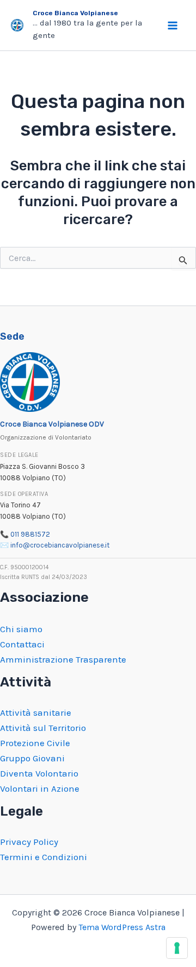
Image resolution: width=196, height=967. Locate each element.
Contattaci (22, 644)
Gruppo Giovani (32, 758)
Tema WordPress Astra (122, 927)
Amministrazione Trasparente (63, 659)
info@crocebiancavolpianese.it (59, 545)
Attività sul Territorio (43, 727)
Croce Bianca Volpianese (75, 13)
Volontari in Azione (39, 788)
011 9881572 (30, 534)
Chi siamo (21, 629)
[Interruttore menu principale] (173, 25)
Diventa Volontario (39, 773)
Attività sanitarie (35, 712)
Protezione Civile (35, 742)
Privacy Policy (29, 841)
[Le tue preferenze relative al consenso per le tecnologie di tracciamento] (177, 948)
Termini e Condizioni (43, 856)
